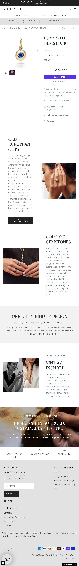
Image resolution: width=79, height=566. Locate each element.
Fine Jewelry (16, 15)
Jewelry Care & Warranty (64, 484)
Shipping (58, 472)
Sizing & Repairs (61, 476)
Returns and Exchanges (64, 480)
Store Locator (9, 521)
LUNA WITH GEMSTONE (40, 28)
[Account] (66, 9)
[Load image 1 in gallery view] (21, 49)
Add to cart (60, 70)
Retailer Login (70, 558)
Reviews (7, 525)
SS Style (64, 15)
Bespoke (26, 15)
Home (5, 28)
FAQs (56, 488)
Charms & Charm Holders (19, 28)
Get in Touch (70, 564)
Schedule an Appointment (15, 517)
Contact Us (8, 513)
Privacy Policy (70, 555)
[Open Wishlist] (3, 563)
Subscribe (11, 494)
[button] (7, 559)
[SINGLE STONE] (14, 9)
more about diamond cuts (20, 221)
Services (36, 15)
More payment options (60, 81)
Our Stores (54, 15)
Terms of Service (38, 555)
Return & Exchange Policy (55, 555)
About (45, 15)
